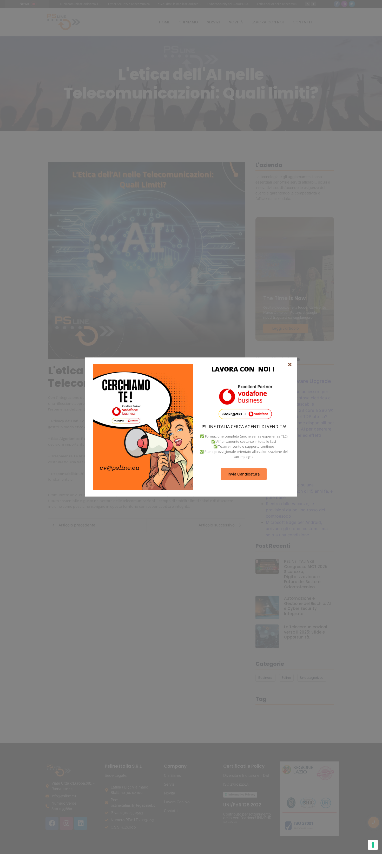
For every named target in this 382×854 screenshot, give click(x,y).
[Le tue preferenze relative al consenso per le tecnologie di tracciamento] (373, 845)
